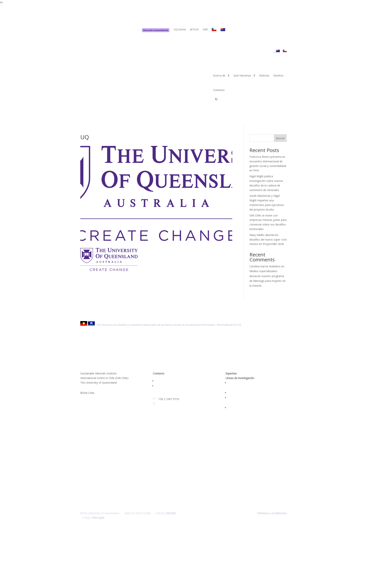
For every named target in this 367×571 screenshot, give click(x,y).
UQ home (180, 29)
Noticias (264, 75)
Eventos (278, 75)
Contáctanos (163, 381)
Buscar (280, 138)
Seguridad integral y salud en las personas (254, 407)
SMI (205, 29)
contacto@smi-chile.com (171, 394)
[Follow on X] (91, 462)
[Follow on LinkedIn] (83, 462)
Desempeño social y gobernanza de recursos (256, 392)
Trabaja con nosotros (169, 386)
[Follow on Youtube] (99, 462)
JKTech (194, 29)
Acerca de (219, 75)
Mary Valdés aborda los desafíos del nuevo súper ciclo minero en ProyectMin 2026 (268, 239)
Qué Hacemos (242, 75)
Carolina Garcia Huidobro (264, 266)
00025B (171, 513)
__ (275, 51)
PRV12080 (98, 518)
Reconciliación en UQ (229, 324)
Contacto (219, 90)
